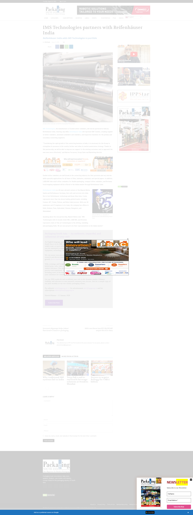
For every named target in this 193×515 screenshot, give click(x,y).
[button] (96, 512)
